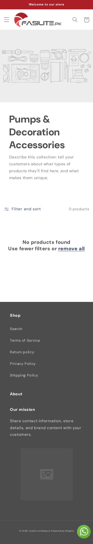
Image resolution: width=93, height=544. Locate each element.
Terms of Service (25, 340)
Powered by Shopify (62, 530)
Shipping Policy (24, 375)
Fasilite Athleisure (39, 530)
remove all (71, 248)
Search (16, 328)
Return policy (22, 352)
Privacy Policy (23, 363)
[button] (6, 19)
